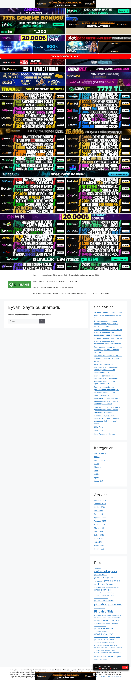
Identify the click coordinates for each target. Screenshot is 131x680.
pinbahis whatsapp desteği (101, 647)
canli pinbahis (97, 568)
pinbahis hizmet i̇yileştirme (114, 615)
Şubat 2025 (99, 535)
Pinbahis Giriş (103, 611)
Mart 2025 (98, 531)
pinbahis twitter (98, 645)
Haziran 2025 (99, 525)
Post (96, 471)
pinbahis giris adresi (108, 604)
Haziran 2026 (99, 507)
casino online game (105, 571)
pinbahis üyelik (114, 656)
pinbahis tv (111, 642)
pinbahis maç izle (111, 620)
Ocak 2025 (98, 538)
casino (96, 457)
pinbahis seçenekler (114, 637)
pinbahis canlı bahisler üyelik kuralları (104, 595)
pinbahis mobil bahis (99, 623)
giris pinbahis (100, 574)
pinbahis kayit (98, 620)
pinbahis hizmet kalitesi (100, 617)
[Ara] (42, 321)
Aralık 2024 (99, 542)
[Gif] (65, 131)
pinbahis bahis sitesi (103, 590)
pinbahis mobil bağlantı (112, 623)
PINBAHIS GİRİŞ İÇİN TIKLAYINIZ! (65, 56)
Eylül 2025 (98, 514)
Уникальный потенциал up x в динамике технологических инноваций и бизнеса (107, 401)
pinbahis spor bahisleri (104, 639)
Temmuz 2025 (100, 521)
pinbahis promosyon (103, 634)
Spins (96, 478)
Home (35, 275)
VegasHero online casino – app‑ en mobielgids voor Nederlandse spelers (59, 293)
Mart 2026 (98, 511)
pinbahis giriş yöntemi (100, 615)
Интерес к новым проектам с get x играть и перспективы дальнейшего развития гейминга (108, 332)
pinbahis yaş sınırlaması (116, 647)
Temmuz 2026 (100, 504)
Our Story (93, 293)
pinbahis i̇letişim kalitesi (114, 617)
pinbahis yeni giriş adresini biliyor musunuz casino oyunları (107, 653)
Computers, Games (102, 460)
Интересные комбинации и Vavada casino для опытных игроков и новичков (106, 323)
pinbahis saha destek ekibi (101, 637)
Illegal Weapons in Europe (104, 434)
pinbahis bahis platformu (112, 587)
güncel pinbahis (98, 581)
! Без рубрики (100, 453)
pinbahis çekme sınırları (100, 656)
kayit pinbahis (111, 580)
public (96, 474)
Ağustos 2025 (100, 518)
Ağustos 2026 (100, 500)
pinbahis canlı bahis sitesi (101, 598)
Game (96, 464)
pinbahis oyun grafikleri (100, 626)
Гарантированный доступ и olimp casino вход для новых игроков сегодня (108, 315)
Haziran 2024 (99, 549)
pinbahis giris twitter (99, 608)
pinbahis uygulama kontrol (110, 645)
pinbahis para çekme (103, 628)
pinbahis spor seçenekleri (101, 642)
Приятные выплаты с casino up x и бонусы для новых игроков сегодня (108, 349)
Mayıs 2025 (99, 528)
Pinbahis (97, 467)
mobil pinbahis (101, 584)
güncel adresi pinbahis (104, 577)
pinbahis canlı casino (103, 600)
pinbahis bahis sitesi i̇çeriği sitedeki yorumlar (106, 592)
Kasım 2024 (99, 545)
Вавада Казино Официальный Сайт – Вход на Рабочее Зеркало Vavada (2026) (70, 275)
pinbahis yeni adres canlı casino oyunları (104, 650)
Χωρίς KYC (98, 481)
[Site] (32, 96)
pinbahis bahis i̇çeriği (99, 587)
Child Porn (98, 427)
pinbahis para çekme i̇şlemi (101, 631)
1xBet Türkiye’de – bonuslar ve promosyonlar (49, 281)
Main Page (73, 281)
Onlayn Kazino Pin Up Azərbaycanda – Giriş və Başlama (53, 287)
